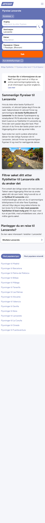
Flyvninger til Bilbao (9, 278)
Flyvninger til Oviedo (10, 325)
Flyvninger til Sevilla (10, 306)
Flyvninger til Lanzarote (11, 316)
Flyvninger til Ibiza (9, 311)
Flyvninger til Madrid (10, 263)
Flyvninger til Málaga (10, 282)
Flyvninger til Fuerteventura (13, 330)
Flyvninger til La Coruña (11, 320)
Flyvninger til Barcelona (11, 268)
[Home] (7, 4)
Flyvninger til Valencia (11, 301)
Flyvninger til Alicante (10, 297)
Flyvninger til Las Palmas (12, 292)
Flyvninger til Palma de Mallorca (15, 273)
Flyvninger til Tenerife (10, 287)
